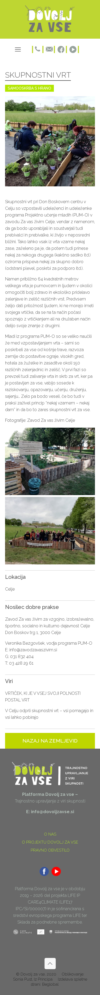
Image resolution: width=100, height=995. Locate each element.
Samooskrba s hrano (29, 88)
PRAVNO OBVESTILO (50, 850)
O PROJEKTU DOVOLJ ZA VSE (50, 842)
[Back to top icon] (50, 963)
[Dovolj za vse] (50, 31)
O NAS (50, 834)
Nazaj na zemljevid (50, 741)
